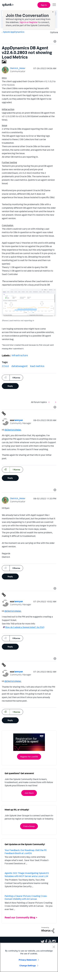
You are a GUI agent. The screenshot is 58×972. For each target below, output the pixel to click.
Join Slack (29, 793)
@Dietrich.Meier (12, 429)
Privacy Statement (27, 960)
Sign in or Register (28, 22)
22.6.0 (5, 366)
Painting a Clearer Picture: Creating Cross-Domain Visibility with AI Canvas (26, 897)
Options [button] (53, 32)
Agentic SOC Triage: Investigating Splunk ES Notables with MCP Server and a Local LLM (27, 875)
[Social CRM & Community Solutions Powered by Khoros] (48, 929)
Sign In (44, 5)
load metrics (37, 366)
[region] (29, 957)
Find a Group (29, 826)
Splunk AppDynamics (13, 31)
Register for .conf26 (29, 756)
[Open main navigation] (54, 4)
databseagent (19, 366)
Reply (10, 386)
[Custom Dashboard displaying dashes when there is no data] (49, 402)
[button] (54, 42)
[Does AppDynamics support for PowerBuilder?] (55, 402)
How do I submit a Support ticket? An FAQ (24, 627)
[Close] (53, 946)
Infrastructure (20, 355)
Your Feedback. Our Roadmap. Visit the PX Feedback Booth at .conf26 (26, 852)
